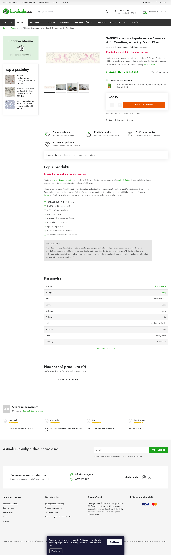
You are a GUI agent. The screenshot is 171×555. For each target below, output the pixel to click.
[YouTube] (149, 477)
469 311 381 (124, 11)
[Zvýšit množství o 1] (120, 105)
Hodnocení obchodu (10, 2)
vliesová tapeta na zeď (61, 180)
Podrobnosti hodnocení (138, 47)
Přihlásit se (158, 450)
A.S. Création (135, 113)
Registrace (162, 2)
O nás (55, 2)
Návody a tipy (44, 2)
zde (50, 545)
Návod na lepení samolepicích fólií (57, 517)
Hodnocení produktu (86, 155)
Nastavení (55, 551)
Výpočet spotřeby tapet (53, 508)
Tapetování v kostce (52, 512)
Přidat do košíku (144, 104)
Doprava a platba (28, 2)
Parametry (68, 155)
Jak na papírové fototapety (54, 503)
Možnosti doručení (161, 72)
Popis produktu (52, 155)
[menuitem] (8, 22)
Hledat (107, 12)
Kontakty (65, 2)
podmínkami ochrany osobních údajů (128, 456)
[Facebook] (144, 477)
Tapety (47, 195)
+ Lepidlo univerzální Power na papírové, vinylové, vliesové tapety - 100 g (140, 85)
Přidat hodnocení (68, 380)
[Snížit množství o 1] (112, 105)
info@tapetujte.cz (85, 474)
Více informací (150, 64)
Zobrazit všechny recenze (33, 411)
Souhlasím (114, 542)
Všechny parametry (105, 348)
